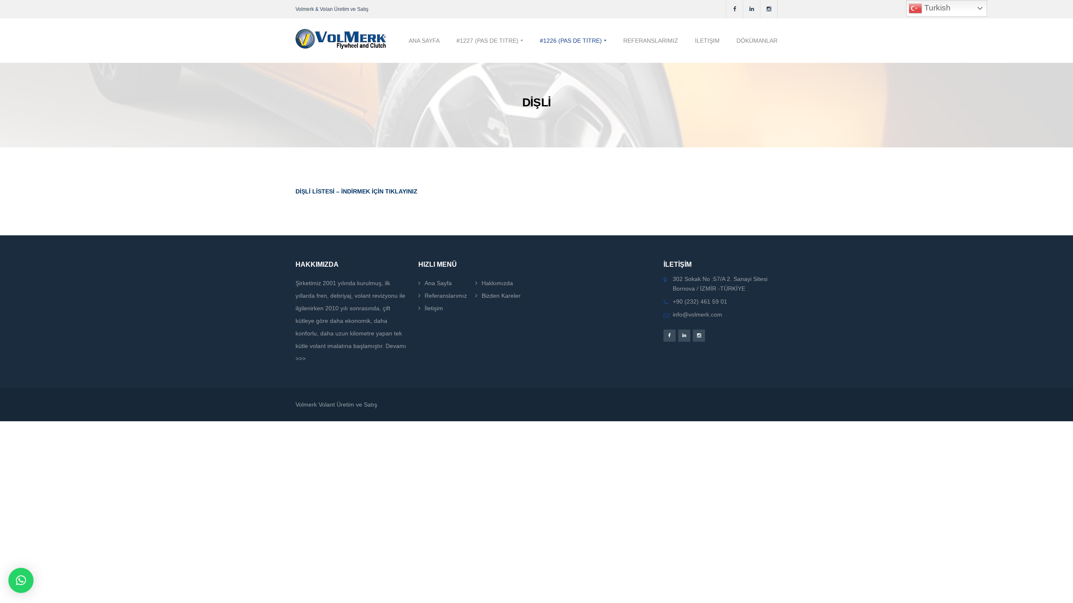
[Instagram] (769, 9)
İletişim (434, 308)
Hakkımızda (497, 283)
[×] (21, 580)
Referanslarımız (446, 295)
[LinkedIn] (751, 9)
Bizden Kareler (501, 295)
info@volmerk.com (697, 314)
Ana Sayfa (438, 283)
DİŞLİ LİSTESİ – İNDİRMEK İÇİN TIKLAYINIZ (356, 191)
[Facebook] (734, 9)
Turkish (936, 7)
